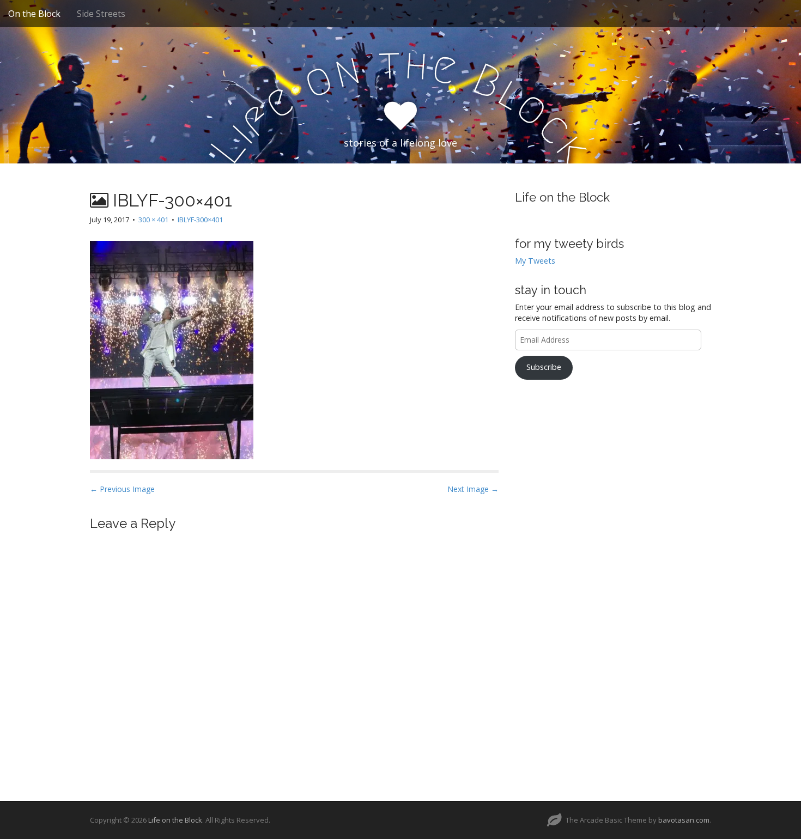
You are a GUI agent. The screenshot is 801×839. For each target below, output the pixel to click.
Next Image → (473, 489)
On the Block (34, 14)
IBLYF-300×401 (200, 219)
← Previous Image (122, 489)
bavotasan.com (683, 820)
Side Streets (101, 14)
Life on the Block (562, 197)
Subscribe (543, 367)
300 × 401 (153, 219)
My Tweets (535, 261)
